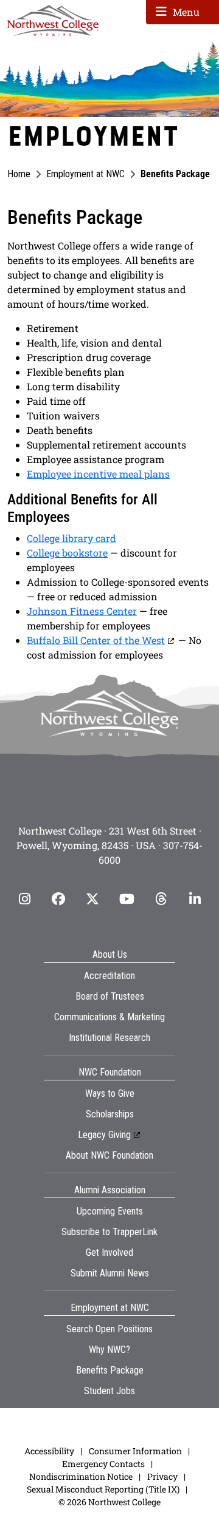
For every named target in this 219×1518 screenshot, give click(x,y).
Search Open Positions (109, 1329)
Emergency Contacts (103, 1463)
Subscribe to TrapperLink (109, 1232)
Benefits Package (110, 1370)
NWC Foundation (109, 1072)
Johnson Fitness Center (82, 611)
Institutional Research (109, 1037)
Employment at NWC (85, 174)
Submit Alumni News (110, 1273)
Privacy (162, 1476)
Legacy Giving (104, 1134)
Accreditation (109, 975)
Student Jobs (109, 1391)
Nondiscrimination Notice (81, 1476)
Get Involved (109, 1252)
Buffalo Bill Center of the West (96, 640)
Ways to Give (109, 1093)
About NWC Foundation (109, 1155)
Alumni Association (109, 1190)
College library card (71, 538)
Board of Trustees (109, 996)
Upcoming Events (110, 1211)
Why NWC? (109, 1349)
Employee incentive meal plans (98, 473)
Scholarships (110, 1114)
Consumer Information (135, 1451)
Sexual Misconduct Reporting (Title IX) (103, 1489)
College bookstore (67, 552)
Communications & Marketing (109, 1017)
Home (18, 174)
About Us (109, 954)
